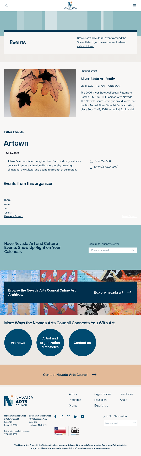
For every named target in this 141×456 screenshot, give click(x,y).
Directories (126, 394)
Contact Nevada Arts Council (65, 374)
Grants (73, 405)
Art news (18, 342)
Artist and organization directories (50, 342)
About (123, 400)
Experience (101, 405)
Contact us (82, 342)
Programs (75, 400)
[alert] (6, 208)
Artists (73, 394)
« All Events (11, 153)
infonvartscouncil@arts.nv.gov (17, 431)
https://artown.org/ (106, 166)
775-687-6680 (10, 434)
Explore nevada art (108, 292)
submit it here (85, 46)
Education (100, 400)
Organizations (102, 394)
